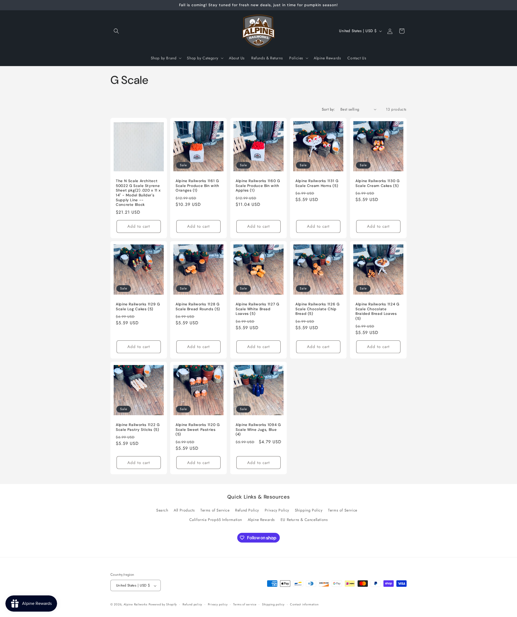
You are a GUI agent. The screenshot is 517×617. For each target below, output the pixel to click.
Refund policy (192, 604)
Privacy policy (218, 604)
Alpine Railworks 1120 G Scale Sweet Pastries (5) (198, 429)
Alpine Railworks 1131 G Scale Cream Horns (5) (316, 183)
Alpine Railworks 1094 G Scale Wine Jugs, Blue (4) (258, 429)
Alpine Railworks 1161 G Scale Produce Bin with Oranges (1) (197, 186)
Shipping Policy (309, 510)
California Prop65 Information (215, 520)
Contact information (304, 604)
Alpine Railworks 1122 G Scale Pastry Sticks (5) (138, 427)
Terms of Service (215, 510)
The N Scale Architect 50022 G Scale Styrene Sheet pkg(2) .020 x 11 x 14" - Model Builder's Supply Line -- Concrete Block (138, 193)
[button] (116, 31)
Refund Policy (247, 510)
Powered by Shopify (163, 604)
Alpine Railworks (135, 604)
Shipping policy (273, 604)
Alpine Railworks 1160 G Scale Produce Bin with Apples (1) (258, 186)
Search (162, 510)
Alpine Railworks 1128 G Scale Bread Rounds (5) (198, 307)
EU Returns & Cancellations (304, 520)
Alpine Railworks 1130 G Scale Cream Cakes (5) (377, 183)
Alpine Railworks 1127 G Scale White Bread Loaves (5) (257, 309)
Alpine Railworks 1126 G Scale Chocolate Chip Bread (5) (317, 309)
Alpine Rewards (261, 520)
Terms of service (244, 604)
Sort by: (328, 109)
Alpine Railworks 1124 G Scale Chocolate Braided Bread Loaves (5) (377, 311)
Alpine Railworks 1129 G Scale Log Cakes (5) (138, 307)
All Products (184, 510)
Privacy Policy (277, 510)
